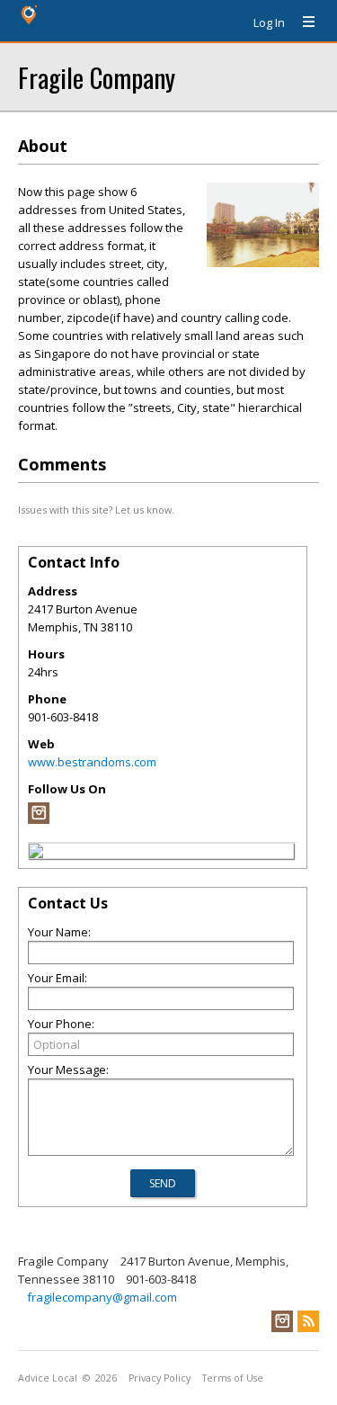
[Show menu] (302, 22)
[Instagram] (38, 819)
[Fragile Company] (36, 854)
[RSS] (308, 1321)
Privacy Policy (160, 1378)
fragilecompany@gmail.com (102, 1297)
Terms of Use (232, 1378)
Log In (269, 22)
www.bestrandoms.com (92, 762)
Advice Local (47, 1378)
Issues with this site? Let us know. (96, 509)
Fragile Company (96, 77)
